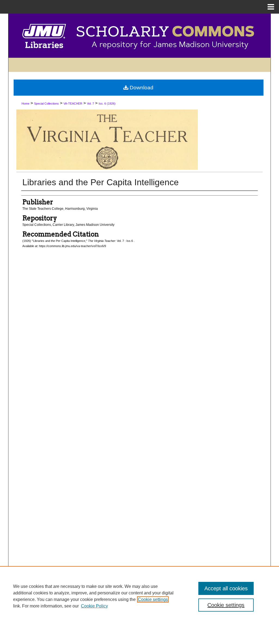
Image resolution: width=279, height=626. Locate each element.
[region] (139, 596)
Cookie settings (153, 599)
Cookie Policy (94, 606)
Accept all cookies (226, 588)
